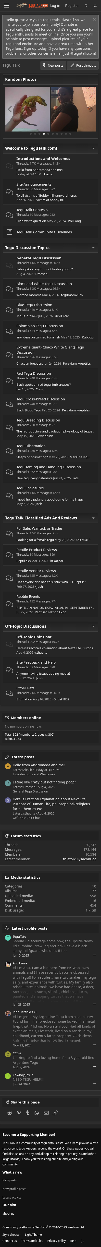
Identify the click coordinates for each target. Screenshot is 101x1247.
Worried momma (28, 295)
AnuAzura (20, 963)
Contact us (9, 1241)
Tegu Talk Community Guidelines (44, 231)
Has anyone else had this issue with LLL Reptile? (51, 582)
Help (73, 1241)
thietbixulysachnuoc (79, 859)
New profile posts (14, 1189)
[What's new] (86, 5)
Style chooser (11, 1235)
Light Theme (33, 1235)
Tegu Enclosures (30, 487)
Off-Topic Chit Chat (34, 636)
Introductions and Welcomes (43, 158)
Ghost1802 (61, 699)
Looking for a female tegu (35, 540)
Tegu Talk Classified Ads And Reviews (41, 518)
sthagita (41, 652)
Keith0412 (83, 540)
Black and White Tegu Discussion (44, 283)
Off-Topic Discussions (25, 626)
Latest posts (23, 756)
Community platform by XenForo (43, 1227)
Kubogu (88, 337)
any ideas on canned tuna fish (38, 337)
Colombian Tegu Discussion (39, 325)
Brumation (24, 699)
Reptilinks (23, 561)
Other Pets (25, 687)
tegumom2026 (72, 295)
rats (75, 478)
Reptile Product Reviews (36, 549)
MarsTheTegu (79, 457)
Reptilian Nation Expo (50, 612)
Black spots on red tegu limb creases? (43, 384)
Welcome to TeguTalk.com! (31, 148)
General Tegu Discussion (39, 257)
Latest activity (11, 1197)
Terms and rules (32, 1241)
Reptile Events (28, 596)
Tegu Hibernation (31, 445)
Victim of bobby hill (50, 200)
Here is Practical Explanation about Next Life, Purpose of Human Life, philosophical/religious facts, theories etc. (51, 804)
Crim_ (40, 389)
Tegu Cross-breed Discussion (40, 398)
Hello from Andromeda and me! (39, 170)
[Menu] (6, 6)
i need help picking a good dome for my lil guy (50, 499)
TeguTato (19, 936)
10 (70, 134)
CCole (17, 1053)
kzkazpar (56, 561)
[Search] (95, 5)
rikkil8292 (62, 316)
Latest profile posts (29, 928)
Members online (26, 717)
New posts (9, 1180)
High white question (31, 221)
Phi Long (74, 221)
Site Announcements (33, 184)
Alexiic (48, 174)
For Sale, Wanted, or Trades (39, 528)
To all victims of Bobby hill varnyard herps (46, 195)
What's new (12, 1172)
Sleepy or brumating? (32, 457)
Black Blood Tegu (28, 410)
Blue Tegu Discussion (34, 304)
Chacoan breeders (29, 363)
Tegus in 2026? (27, 316)
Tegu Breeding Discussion (38, 420)
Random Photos (21, 79)
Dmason (41, 274)
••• (94, 955)
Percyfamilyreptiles (77, 363)
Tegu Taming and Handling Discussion (48, 466)
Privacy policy (56, 1241)
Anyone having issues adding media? (43, 673)
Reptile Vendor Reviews (36, 570)
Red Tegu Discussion (33, 373)
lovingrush (45, 436)
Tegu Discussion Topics (27, 247)
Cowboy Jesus (23, 1075)
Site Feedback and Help (36, 662)
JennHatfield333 (24, 1012)
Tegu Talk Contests (32, 209)
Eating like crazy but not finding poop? (44, 269)
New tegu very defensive (34, 478)
